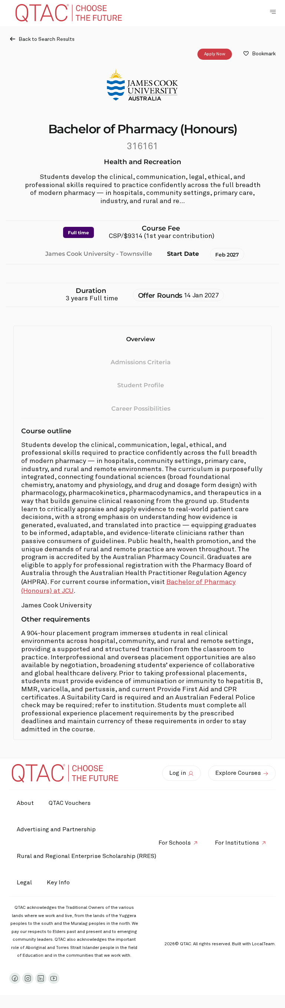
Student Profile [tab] (140, 385)
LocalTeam (263, 944)
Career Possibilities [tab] (140, 408)
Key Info (58, 882)
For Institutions (237, 843)
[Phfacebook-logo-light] (14, 978)
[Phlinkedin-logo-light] (40, 978)
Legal (24, 882)
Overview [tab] (140, 339)
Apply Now (214, 54)
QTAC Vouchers (70, 803)
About (25, 803)
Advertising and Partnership (56, 829)
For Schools (174, 843)
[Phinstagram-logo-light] (27, 978)
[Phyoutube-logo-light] (53, 978)
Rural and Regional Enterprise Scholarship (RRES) (86, 856)
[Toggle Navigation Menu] (273, 12)
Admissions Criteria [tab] (141, 362)
